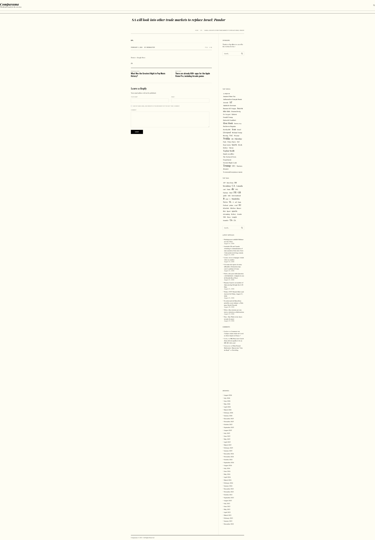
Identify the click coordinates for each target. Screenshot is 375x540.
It (224, 198)
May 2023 (227, 509)
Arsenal (225, 103)
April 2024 (227, 477)
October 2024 (228, 459)
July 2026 (227, 398)
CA (233, 185)
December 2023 (229, 489)
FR (235, 192)
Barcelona (230, 183)
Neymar (236, 136)
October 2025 (228, 424)
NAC (231, 135)
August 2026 (228, 395)
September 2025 (229, 427)
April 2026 (227, 407)
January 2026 (228, 416)
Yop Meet (232, 44)
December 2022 (229, 524)
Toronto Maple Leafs (230, 163)
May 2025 (227, 439)
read (236, 205)
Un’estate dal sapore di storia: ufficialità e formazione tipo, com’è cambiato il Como (233, 267)
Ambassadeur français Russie (232, 99)
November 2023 (229, 492)
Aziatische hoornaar (229, 105)
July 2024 (227, 468)
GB (239, 192)
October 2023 (228, 495)
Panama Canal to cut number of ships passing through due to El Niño (233, 285)
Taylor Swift (228, 150)
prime (231, 205)
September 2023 (229, 498)
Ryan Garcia (227, 145)
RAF (238, 142)
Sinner (239, 208)
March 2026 (227, 410)
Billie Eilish (226, 111)
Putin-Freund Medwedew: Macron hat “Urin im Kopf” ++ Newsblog (233, 348)
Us (231, 220)
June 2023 (227, 506)
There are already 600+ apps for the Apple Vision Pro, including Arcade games (192, 74)
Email (173, 96)
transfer (226, 220)
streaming (226, 214)
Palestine (238, 139)
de (233, 189)
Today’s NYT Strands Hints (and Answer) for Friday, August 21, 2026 (234, 294)
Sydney (225, 148)
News (225, 202)
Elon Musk (228, 123)
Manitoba (236, 199)
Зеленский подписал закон (232, 172)
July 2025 (227, 433)
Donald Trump (228, 117)
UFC (233, 166)
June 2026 (227, 401)
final (230, 193)
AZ (230, 102)
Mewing (225, 136)
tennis (239, 214)
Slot (224, 211)
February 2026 (228, 413)
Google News (141, 57)
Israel (239, 130)
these (229, 217)
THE (224, 217)
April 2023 (227, 512)
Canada (239, 186)
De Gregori (226, 114)
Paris (224, 142)
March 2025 (227, 445)
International (236, 196)
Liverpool (227, 132)
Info (229, 196)
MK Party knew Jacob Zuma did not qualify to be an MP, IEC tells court (234, 341)
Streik (240, 145)
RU (240, 205)
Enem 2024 (237, 123)
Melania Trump (237, 133)
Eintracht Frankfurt (229, 120)
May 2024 (227, 474)
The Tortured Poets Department (229, 158)
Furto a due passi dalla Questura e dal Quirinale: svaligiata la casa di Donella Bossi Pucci (234, 276)
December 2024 (229, 454)
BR (235, 182)
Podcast (225, 205)
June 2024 (227, 471)
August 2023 (228, 500)
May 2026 (227, 404)
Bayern (240, 108)
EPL (201, 30)
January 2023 (228, 521)
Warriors (239, 166)
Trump (227, 165)
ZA (132, 63)
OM (232, 139)
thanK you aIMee (228, 154)
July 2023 (227, 503)
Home (196, 30)
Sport (229, 211)
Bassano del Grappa (229, 108)
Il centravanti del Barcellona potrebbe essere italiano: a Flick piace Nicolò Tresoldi (233, 303)
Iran (234, 129)
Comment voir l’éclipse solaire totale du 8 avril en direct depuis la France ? (233, 333)
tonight (234, 217)
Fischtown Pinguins (229, 126)
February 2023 (228, 518)
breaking (227, 186)
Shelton (233, 208)
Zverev (226, 169)
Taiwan (231, 148)
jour (227, 199)
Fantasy (225, 193)
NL (230, 201)
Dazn (228, 189)
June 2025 (227, 436)
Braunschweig (236, 111)
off (236, 202)
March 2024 (227, 480)
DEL (236, 189)
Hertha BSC (227, 130)
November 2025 (229, 421)
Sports (234, 145)
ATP (224, 183)
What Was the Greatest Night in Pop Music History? (148, 74)
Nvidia (226, 138)
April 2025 (227, 442)
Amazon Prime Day (229, 96)
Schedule (226, 208)
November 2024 (229, 457)
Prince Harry (231, 142)
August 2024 (228, 465)
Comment (133, 110)
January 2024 (228, 486)
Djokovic (234, 114)
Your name (134, 96)
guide (225, 196)
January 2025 (228, 451)
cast (224, 189)
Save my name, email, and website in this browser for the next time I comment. (156, 106)
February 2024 (228, 483)
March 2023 (227, 515)
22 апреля (226, 93)
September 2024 (229, 462)
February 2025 (228, 448)
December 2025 (229, 419)
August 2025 (228, 430)
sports (234, 211)
